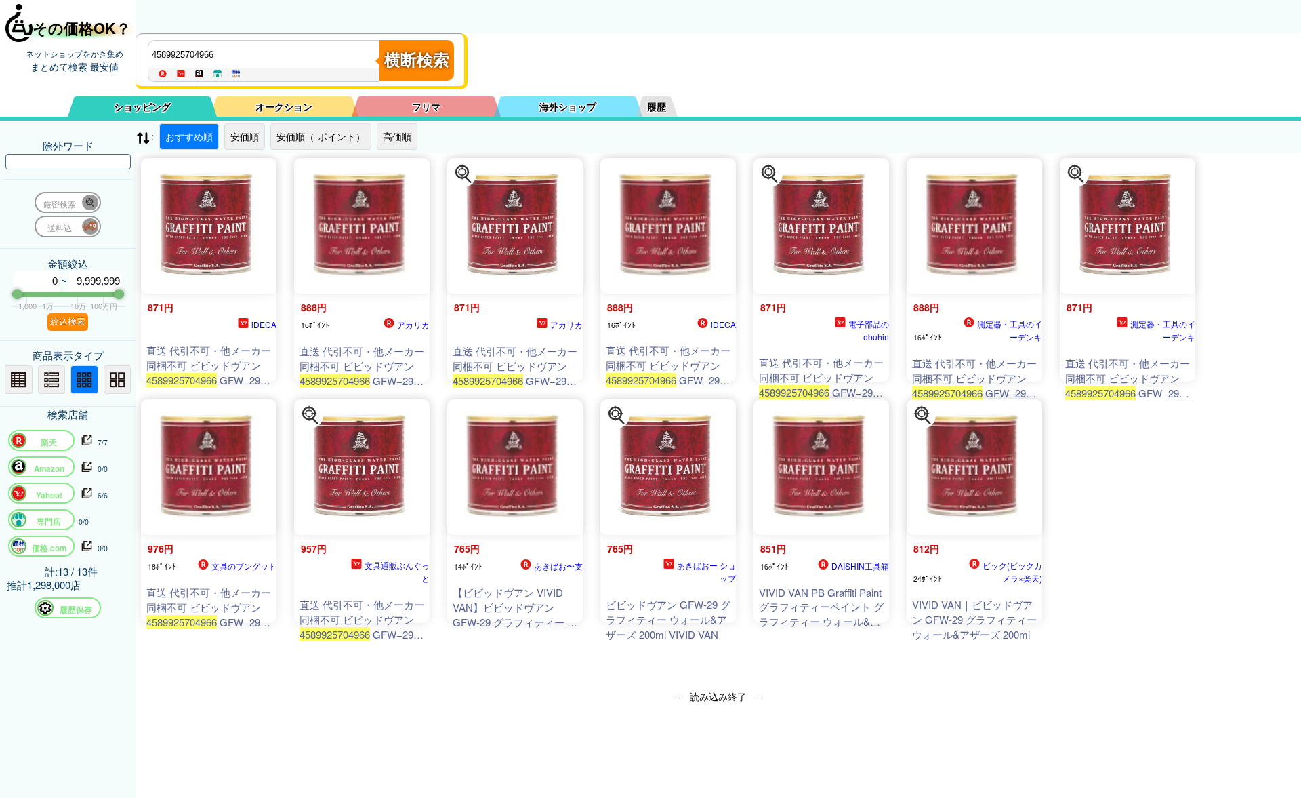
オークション (283, 106)
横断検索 (416, 60)
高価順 (397, 136)
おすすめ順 (189, 136)
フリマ (426, 106)
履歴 (656, 106)
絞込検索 (67, 322)
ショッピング (142, 106)
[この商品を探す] (463, 174)
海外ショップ (567, 106)
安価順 (244, 136)
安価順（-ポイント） (320, 136)
